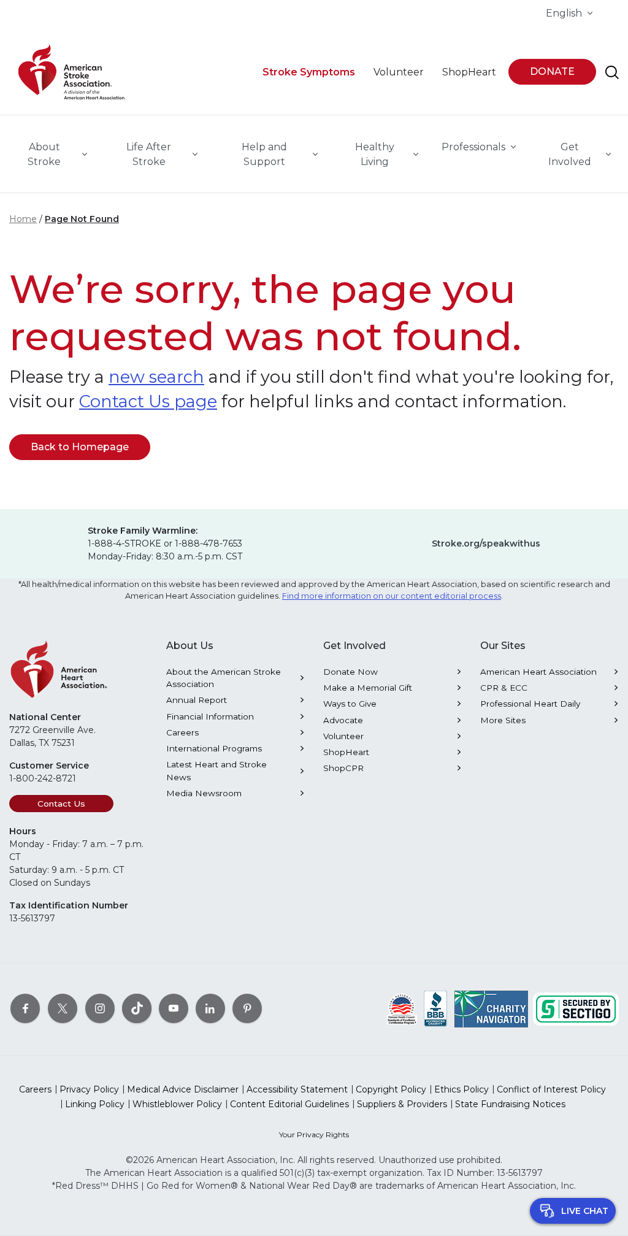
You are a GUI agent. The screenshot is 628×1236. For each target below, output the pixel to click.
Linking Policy (94, 1104)
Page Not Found (82, 219)
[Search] (612, 72)
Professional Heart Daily (530, 703)
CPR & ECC (503, 688)
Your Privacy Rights (314, 1134)
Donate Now (350, 672)
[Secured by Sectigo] (576, 1008)
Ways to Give (350, 703)
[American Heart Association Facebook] (25, 1008)
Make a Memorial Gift (367, 688)
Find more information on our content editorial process (391, 596)
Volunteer (343, 736)
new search (156, 377)
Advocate (343, 720)
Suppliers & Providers (402, 1104)
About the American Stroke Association (223, 678)
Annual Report (196, 700)
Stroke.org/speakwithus (486, 543)
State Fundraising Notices (510, 1104)
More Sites (503, 720)
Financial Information (210, 716)
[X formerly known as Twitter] (62, 1008)
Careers (182, 732)
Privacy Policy (89, 1089)
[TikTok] (137, 1008)
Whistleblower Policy (177, 1104)
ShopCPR (343, 768)
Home (23, 219)
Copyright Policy (391, 1089)
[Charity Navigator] (491, 1008)
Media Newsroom (204, 793)
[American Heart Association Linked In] (210, 1008)
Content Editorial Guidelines (289, 1104)
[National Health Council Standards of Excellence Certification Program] (402, 1008)
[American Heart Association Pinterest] (247, 1008)
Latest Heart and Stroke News (216, 770)
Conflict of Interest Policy (551, 1089)
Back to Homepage (80, 447)
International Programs (214, 748)
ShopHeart (346, 752)
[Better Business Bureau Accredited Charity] (436, 1008)
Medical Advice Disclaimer (183, 1089)
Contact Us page (148, 401)
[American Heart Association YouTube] (174, 1008)
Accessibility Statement (297, 1089)
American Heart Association (538, 672)
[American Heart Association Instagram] (100, 1008)
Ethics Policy (461, 1089)
